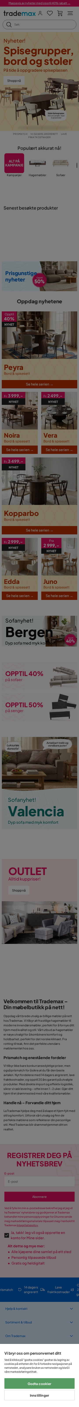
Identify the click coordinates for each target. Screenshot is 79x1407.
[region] (39, 1375)
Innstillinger (39, 1395)
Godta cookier (40, 1383)
